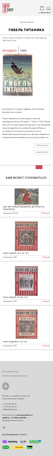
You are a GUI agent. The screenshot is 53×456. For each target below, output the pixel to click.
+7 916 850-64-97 (44, 13)
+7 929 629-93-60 (9, 407)
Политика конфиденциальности (14, 376)
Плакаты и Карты (26, 22)
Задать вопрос (42, 152)
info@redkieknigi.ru (10, 409)
